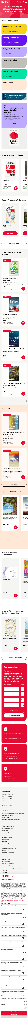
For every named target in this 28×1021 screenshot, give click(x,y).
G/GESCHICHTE (5, 870)
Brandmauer (6, 180)
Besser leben (8, 83)
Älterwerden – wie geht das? (10, 517)
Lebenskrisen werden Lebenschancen (12, 471)
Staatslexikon (5, 872)
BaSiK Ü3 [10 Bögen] (8, 579)
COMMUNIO (4, 835)
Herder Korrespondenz (7, 828)
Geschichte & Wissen (11, 71)
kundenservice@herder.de (10, 756)
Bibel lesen (4, 841)
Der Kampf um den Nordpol (10, 317)
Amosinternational (6, 857)
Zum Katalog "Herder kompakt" (14, 657)
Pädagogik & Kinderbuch (12, 26)
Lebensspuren (5, 839)
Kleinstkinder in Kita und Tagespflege (11, 819)
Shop (4, 31)
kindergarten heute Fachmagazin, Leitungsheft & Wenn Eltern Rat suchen (13, 814)
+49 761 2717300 (7, 737)
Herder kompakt (7, 225)
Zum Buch (14, 123)
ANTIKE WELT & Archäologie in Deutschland (12, 868)
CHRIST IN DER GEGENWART (8, 826)
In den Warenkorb (15, 715)
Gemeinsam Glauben (7, 837)
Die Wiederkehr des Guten (9, 437)
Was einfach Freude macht (9, 638)
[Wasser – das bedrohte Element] (14, 96)
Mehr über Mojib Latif (14, 401)
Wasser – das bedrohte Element (11, 351)
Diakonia (4, 855)
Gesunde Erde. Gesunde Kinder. (11, 387)
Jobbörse (8, 31)
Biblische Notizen (6, 861)
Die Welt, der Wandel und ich (10, 282)
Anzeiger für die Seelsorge (8, 852)
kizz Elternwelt (5, 824)
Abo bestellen (7, 776)
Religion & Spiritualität (11, 49)
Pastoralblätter (5, 850)
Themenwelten (6, 791)
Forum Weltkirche (6, 859)
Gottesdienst (5, 846)
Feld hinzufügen (14, 710)
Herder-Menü (26, 1)
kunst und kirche (6, 844)
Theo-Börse (9, 42)
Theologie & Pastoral (11, 38)
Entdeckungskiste (6, 817)
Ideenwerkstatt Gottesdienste (9, 848)
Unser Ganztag (5, 821)
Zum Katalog (10, 233)
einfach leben (5, 830)
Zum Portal (14, 484)
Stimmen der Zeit (6, 832)
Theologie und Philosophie (8, 866)
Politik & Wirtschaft (10, 60)
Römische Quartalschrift (8, 863)
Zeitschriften (15, 31)
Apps (15, 53)
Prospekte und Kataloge (14, 243)
